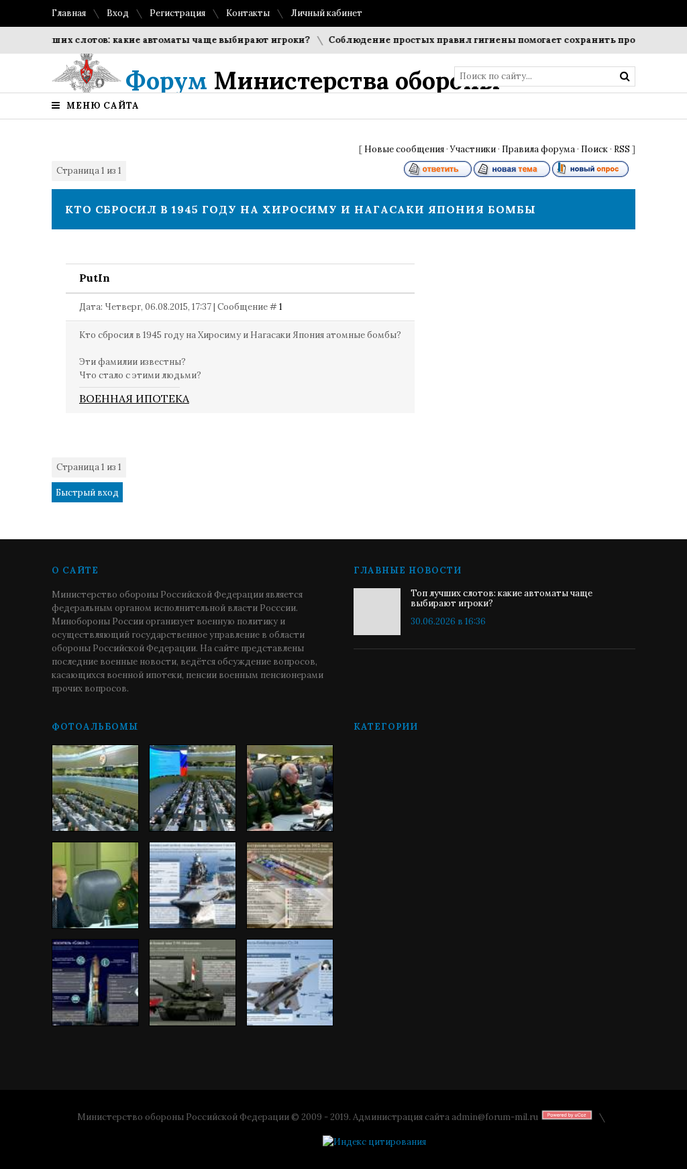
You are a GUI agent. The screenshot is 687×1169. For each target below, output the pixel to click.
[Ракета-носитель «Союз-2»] (95, 982)
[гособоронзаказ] (289, 788)
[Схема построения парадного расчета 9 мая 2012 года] (289, 885)
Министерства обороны (312, 80)
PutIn (94, 277)
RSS (622, 149)
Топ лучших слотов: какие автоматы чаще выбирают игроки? (149, 40)
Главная (69, 13)
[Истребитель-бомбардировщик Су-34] (289, 982)
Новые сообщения (404, 149)
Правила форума (538, 149)
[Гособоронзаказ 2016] (95, 885)
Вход (118, 13)
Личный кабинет (326, 13)
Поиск (594, 149)
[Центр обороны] (192, 788)
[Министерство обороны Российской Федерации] (95, 788)
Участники (473, 149)
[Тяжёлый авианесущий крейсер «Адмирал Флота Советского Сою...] (192, 885)
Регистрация (177, 13)
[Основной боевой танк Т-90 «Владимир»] (192, 982)
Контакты (248, 13)
